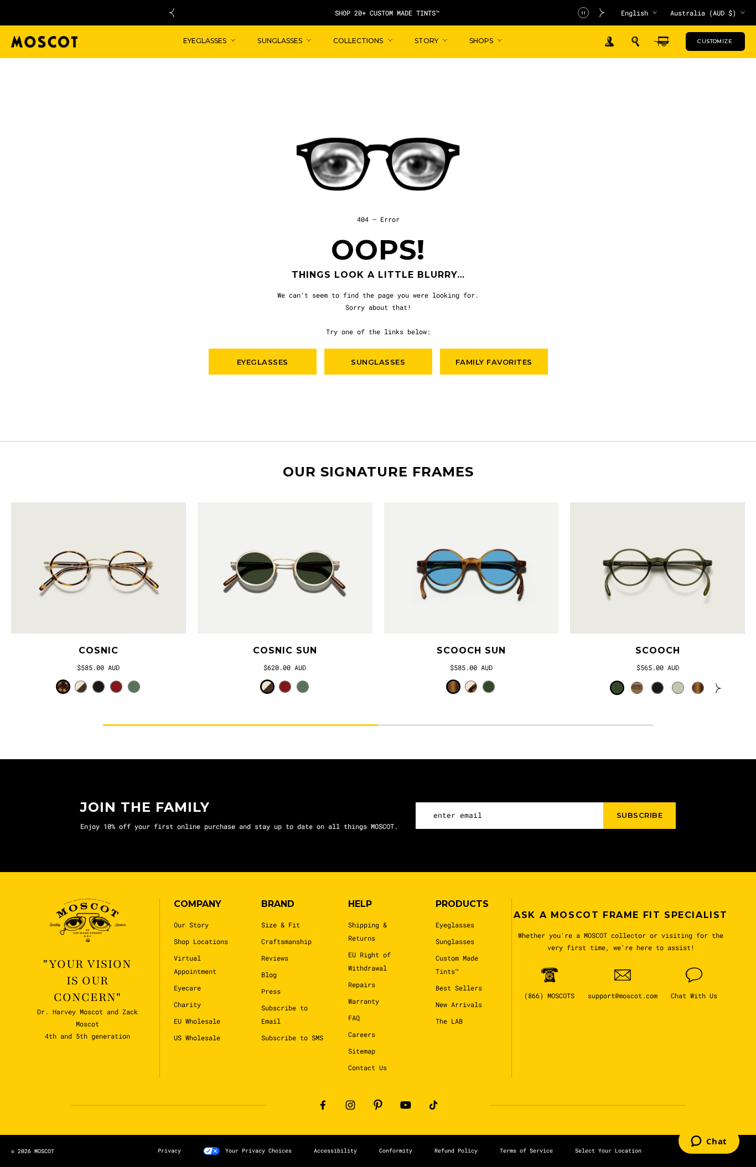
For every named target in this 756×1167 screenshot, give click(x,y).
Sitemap (361, 1050)
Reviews (274, 957)
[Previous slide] (172, 13)
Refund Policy (456, 1150)
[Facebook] (322, 1105)
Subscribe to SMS (292, 1037)
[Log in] (609, 41)
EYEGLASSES (262, 361)
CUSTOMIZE (714, 41)
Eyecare (187, 987)
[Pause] (583, 13)
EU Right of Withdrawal (369, 961)
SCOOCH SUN (471, 650)
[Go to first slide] (602, 13)
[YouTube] (405, 1105)
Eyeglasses (455, 924)
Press (271, 991)
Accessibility (335, 1150)
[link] (98, 568)
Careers (361, 1034)
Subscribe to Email (284, 1014)
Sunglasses (455, 941)
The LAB (449, 1020)
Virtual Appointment (195, 964)
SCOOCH (657, 650)
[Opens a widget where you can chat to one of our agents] (709, 1142)
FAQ (354, 1017)
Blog (269, 974)
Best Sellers (459, 987)
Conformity (395, 1150)
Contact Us (367, 1067)
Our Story (191, 924)
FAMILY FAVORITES (493, 361)
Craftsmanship (286, 941)
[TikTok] (433, 1105)
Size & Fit (280, 924)
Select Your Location (608, 1150)
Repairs (361, 984)
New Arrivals (459, 1004)
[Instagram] (350, 1105)
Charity (187, 1004)
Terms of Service (526, 1150)
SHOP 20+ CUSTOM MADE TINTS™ (387, 12)
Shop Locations (201, 941)
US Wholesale (197, 1037)
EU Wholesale (197, 1020)
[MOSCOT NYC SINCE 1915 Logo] (44, 42)
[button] (635, 41)
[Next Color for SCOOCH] (718, 687)
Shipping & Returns (367, 931)
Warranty (363, 1001)
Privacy (169, 1150)
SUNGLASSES (378, 361)
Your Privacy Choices (258, 1150)
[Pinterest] (378, 1105)
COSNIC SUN (285, 650)
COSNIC (98, 650)
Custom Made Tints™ (457, 964)
